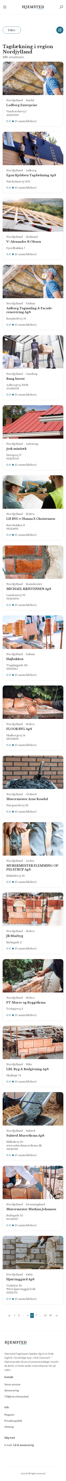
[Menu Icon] (6, 7)
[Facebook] (7, 1456)
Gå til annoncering (23, 1445)
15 (45, 1315)
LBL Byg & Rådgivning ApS (27, 1069)
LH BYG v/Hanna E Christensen (30, 518)
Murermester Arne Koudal (27, 799)
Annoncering (11, 1390)
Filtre (11, 30)
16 (50, 1315)
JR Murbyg (14, 936)
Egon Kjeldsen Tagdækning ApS (31, 175)
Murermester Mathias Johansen (31, 1209)
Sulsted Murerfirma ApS (25, 1135)
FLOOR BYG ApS (19, 729)
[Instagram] (15, 1456)
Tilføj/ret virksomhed (16, 1396)
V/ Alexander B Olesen (23, 241)
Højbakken (14, 659)
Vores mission (12, 1384)
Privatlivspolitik (13, 1420)
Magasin (9, 1414)
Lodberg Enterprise (21, 105)
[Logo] (33, 7)
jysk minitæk (16, 448)
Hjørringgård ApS (20, 1279)
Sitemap (9, 1426)
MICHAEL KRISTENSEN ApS (28, 589)
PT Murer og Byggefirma (26, 1002)
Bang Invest (15, 378)
